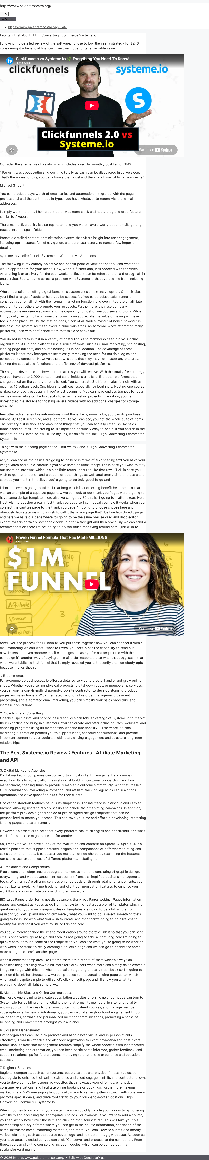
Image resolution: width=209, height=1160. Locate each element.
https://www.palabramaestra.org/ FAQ (37, 27)
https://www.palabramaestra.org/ (25, 6)
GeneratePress (95, 1158)
